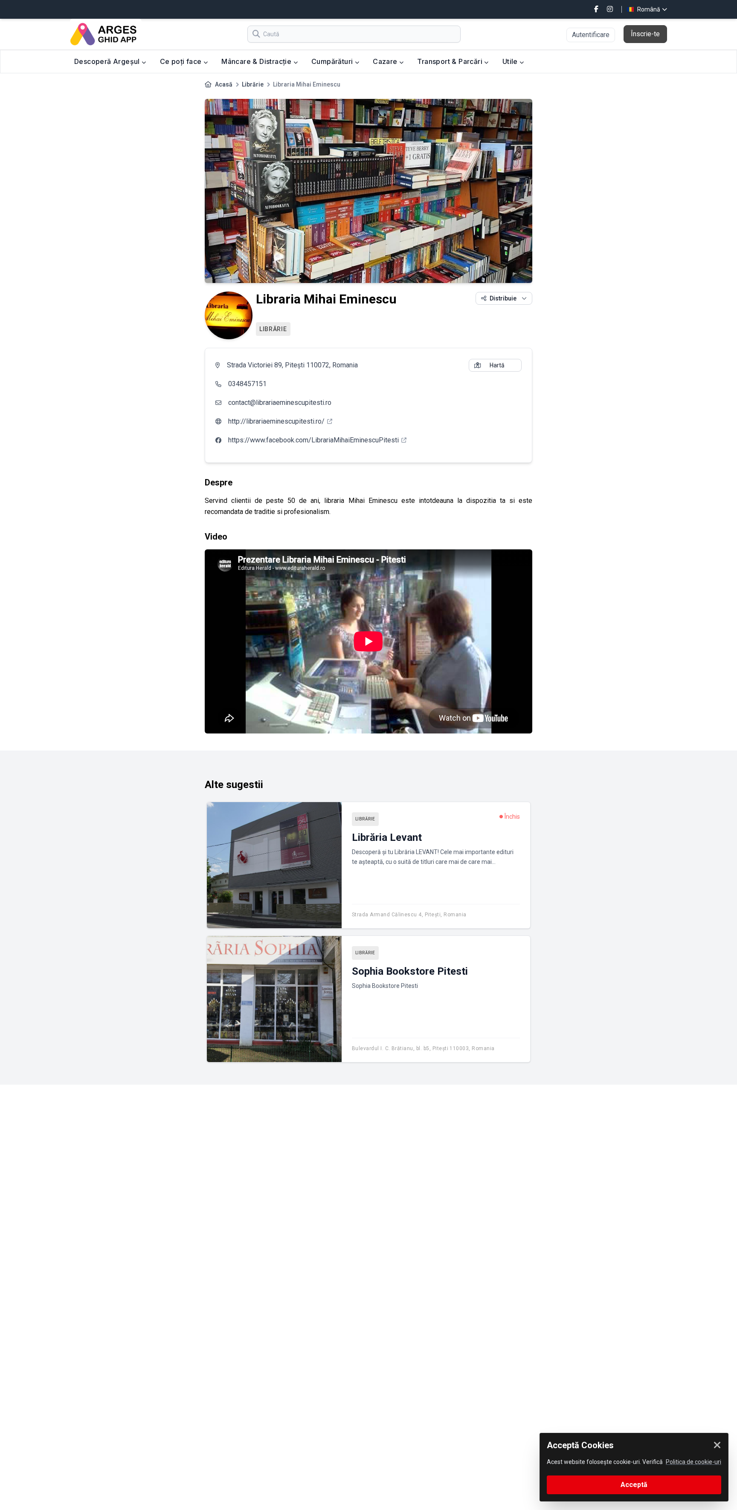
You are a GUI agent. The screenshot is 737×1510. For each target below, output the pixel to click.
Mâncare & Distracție (257, 61)
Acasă (223, 84)
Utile (510, 61)
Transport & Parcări (450, 61)
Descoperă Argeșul (108, 61)
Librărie (253, 84)
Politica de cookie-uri (693, 1461)
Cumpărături (333, 61)
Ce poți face (181, 61)
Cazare (386, 61)
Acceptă (634, 1485)
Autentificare (590, 35)
